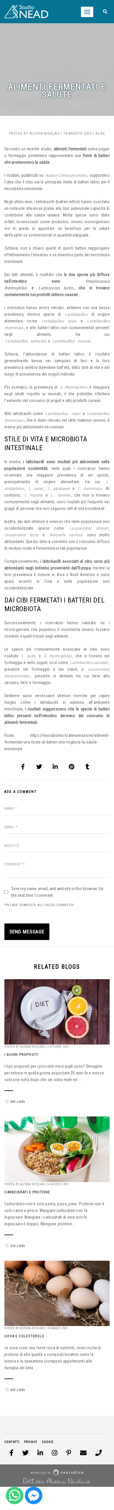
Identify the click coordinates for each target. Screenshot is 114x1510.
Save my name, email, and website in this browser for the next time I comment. (57, 892)
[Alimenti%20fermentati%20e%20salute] (23, 767)
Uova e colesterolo (24, 1336)
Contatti (12, 1442)
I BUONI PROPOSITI (21, 1054)
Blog (100, 133)
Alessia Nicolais (45, 133)
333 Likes (18, 1390)
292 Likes (18, 1101)
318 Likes (18, 1246)
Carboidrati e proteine (27, 1192)
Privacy (30, 1442)
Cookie (47, 1442)
